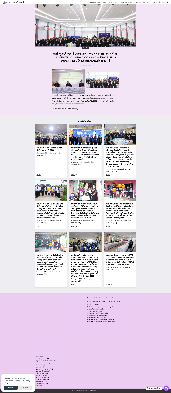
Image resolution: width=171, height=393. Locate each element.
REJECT (25, 388)
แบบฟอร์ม (39, 385)
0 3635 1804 (96, 305)
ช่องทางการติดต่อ (157, 2)
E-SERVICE (113, 2)
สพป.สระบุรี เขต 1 (16, 2)
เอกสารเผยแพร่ (40, 383)
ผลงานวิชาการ (40, 375)
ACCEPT (11, 388)
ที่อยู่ (88, 301)
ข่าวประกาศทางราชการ (43, 369)
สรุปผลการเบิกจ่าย (41, 379)
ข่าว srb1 (85, 47)
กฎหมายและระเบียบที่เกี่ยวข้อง (44, 361)
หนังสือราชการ (40, 381)
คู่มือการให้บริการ (41, 373)
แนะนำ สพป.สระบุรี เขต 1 (98, 2)
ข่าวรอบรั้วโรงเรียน (41, 371)
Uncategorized (41, 359)
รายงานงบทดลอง (41, 377)
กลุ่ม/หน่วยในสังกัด (142, 2)
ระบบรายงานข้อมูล (126, 2)
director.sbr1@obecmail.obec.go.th (102, 307)
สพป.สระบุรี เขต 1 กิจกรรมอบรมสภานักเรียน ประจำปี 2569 (50, 149)
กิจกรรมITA (39, 365)
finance (38, 357)
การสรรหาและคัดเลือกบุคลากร (45, 363)
